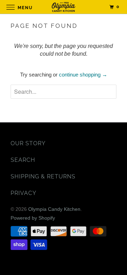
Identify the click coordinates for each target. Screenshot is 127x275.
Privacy (23, 193)
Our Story (28, 143)
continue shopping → (83, 75)
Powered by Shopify (33, 218)
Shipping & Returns (43, 176)
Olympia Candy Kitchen (54, 209)
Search (23, 160)
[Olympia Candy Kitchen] (63, 7)
